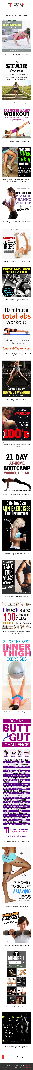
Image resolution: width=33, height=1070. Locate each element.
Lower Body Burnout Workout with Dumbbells (16, 400)
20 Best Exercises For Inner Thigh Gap (16, 712)
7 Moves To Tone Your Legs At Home (16, 906)
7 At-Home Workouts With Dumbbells (16, 1007)
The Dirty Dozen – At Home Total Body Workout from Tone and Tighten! (16, 1047)
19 (13, 1057)
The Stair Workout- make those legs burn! (16, 103)
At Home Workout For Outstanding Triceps (16, 261)
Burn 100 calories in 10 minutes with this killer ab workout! (16, 632)
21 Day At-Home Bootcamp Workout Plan (16, 494)
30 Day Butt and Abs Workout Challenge (17, 841)
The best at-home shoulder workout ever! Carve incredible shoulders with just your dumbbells (16, 444)
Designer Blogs (26, 1068)
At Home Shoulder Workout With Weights (16, 945)
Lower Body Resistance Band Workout (16, 141)
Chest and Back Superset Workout (16, 300)
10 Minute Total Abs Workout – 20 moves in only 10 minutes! (16, 354)
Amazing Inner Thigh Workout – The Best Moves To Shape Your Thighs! (16, 180)
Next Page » (21, 1057)
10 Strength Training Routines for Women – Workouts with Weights (16, 222)
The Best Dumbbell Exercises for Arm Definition (16, 554)
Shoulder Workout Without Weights (16, 596)
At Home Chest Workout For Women (16, 54)
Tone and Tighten (16, 5)
